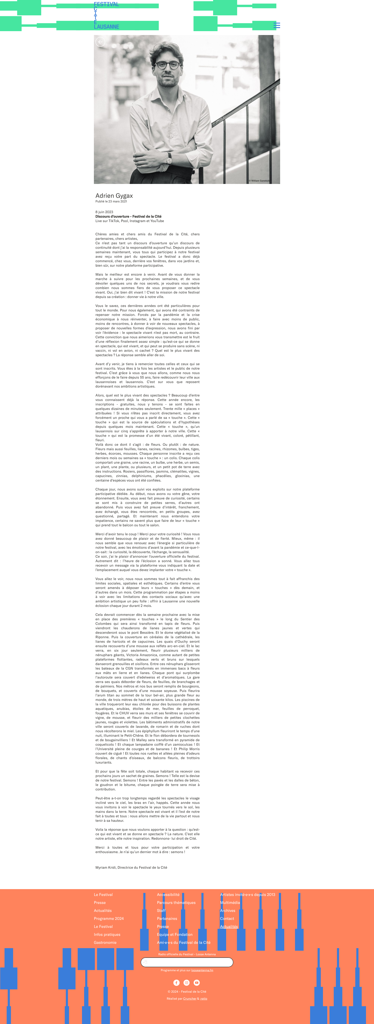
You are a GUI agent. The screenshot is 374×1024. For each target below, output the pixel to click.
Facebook (176, 983)
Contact (227, 918)
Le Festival (103, 894)
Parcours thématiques (176, 902)
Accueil (106, 16)
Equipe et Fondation (175, 934)
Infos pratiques (107, 934)
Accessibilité (168, 894)
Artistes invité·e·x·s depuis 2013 (247, 894)
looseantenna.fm (202, 970)
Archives (227, 910)
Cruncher (189, 999)
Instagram (187, 983)
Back (100, 42)
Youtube (197, 983)
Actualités (103, 910)
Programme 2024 (109, 918)
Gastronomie (105, 942)
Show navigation (275, 25)
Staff (161, 910)
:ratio (203, 999)
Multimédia (230, 902)
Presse (100, 902)
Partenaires (167, 918)
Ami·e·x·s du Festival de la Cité (184, 942)
